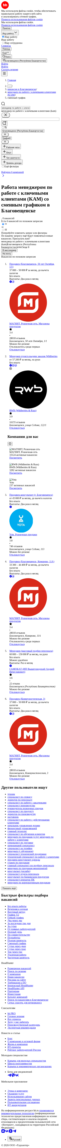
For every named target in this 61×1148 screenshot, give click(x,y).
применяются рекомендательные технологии (27, 1112)
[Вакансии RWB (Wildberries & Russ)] (33, 389)
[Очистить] (5, 115)
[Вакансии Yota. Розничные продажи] (33, 521)
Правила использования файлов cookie (22, 25)
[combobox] (15, 108)
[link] (6, 57)
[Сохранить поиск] (4, 123)
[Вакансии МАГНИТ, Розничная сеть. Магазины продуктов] (33, 303)
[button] (4, 63)
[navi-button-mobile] (4, 73)
